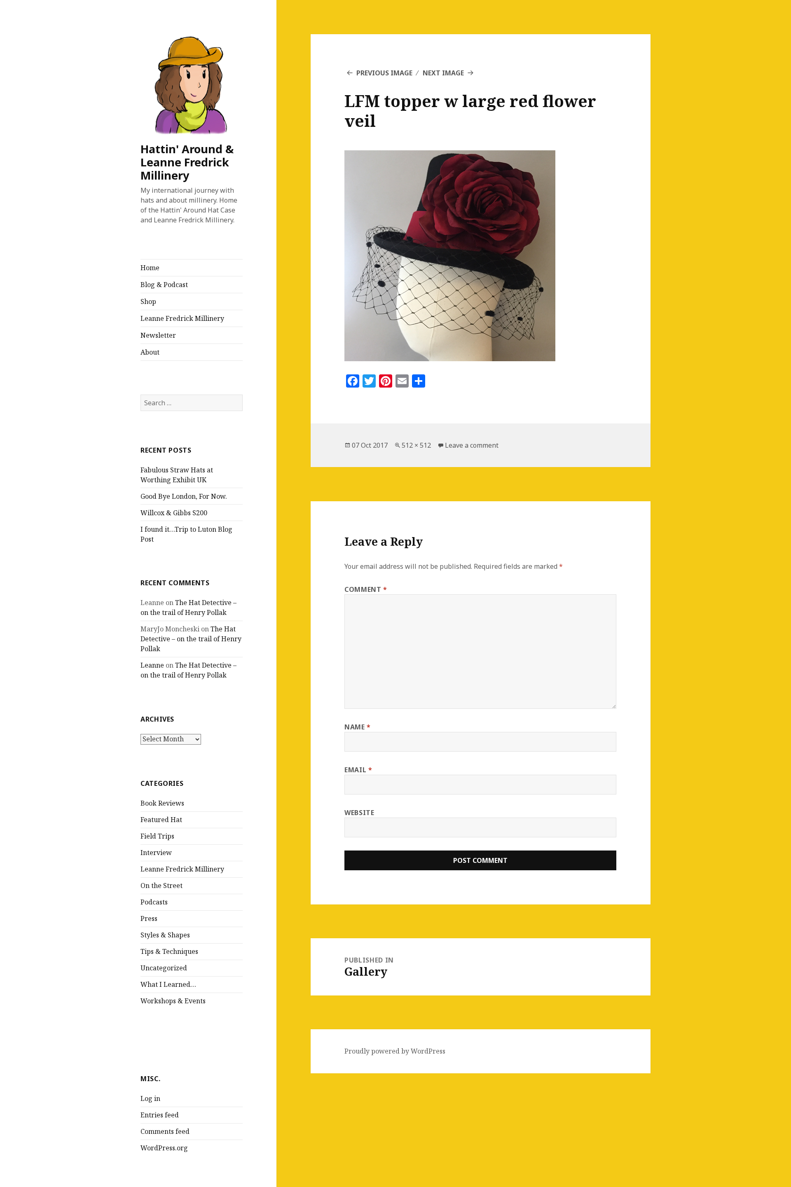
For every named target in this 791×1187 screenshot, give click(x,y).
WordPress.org (164, 1147)
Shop (148, 301)
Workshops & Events (173, 1000)
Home (149, 267)
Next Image (443, 72)
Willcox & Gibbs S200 (173, 512)
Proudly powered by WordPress (394, 1051)
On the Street (161, 885)
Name (357, 726)
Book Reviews (162, 803)
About (149, 352)
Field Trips (157, 836)
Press (148, 918)
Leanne (152, 665)
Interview (156, 852)
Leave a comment (471, 445)
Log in (150, 1098)
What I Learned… (168, 984)
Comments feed (165, 1131)
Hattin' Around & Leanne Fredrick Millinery (187, 162)
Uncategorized (163, 967)
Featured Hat (161, 819)
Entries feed (159, 1114)
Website (359, 812)
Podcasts (154, 902)
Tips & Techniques (169, 951)
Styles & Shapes (165, 934)
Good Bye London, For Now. (183, 496)
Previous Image (384, 72)
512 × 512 (416, 445)
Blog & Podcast (164, 284)
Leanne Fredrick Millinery (182, 318)
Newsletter (158, 335)
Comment (365, 589)
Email (358, 769)
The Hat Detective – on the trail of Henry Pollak (190, 638)
